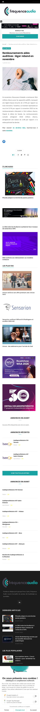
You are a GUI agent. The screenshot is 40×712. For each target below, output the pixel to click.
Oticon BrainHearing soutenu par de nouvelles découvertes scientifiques (26, 639)
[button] (3, 141)
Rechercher (36, 2)
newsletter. (9, 130)
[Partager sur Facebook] (18, 154)
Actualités (6, 48)
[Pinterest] (24, 154)
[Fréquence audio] (20, 11)
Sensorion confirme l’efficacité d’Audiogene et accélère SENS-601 (17, 320)
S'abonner (20, 36)
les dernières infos (19, 128)
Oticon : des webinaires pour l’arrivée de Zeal (17, 346)
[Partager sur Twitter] (21, 154)
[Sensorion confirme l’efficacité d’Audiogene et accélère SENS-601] (17, 316)
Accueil (4, 44)
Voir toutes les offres (20, 473)
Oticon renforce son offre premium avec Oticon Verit (18, 293)
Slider (19, 150)
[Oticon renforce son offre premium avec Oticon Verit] (17, 289)
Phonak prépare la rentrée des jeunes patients (17, 198)
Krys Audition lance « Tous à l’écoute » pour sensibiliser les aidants (25, 658)
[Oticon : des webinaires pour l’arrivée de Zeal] (17, 343)
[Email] (28, 154)
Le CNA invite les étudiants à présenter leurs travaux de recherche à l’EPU (20, 228)
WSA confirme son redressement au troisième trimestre (17, 258)
